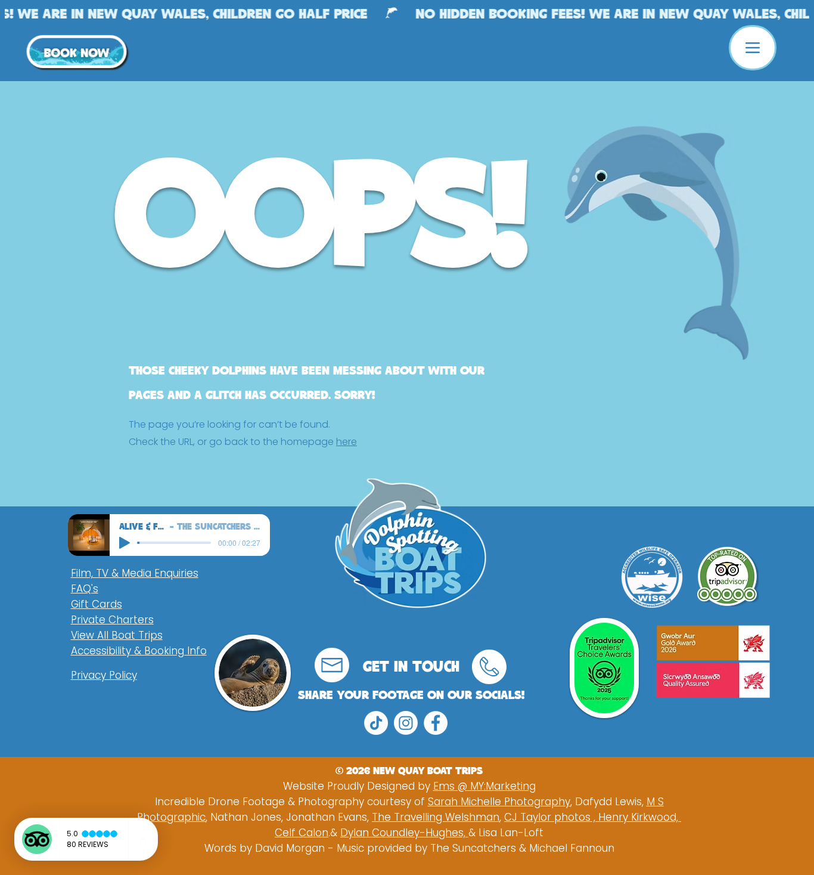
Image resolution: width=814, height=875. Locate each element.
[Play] (124, 543)
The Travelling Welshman (435, 817)
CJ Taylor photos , (551, 817)
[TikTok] (376, 723)
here (346, 442)
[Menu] (752, 47)
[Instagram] (406, 723)
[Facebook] (436, 723)
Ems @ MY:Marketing (484, 786)
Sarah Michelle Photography (499, 801)
